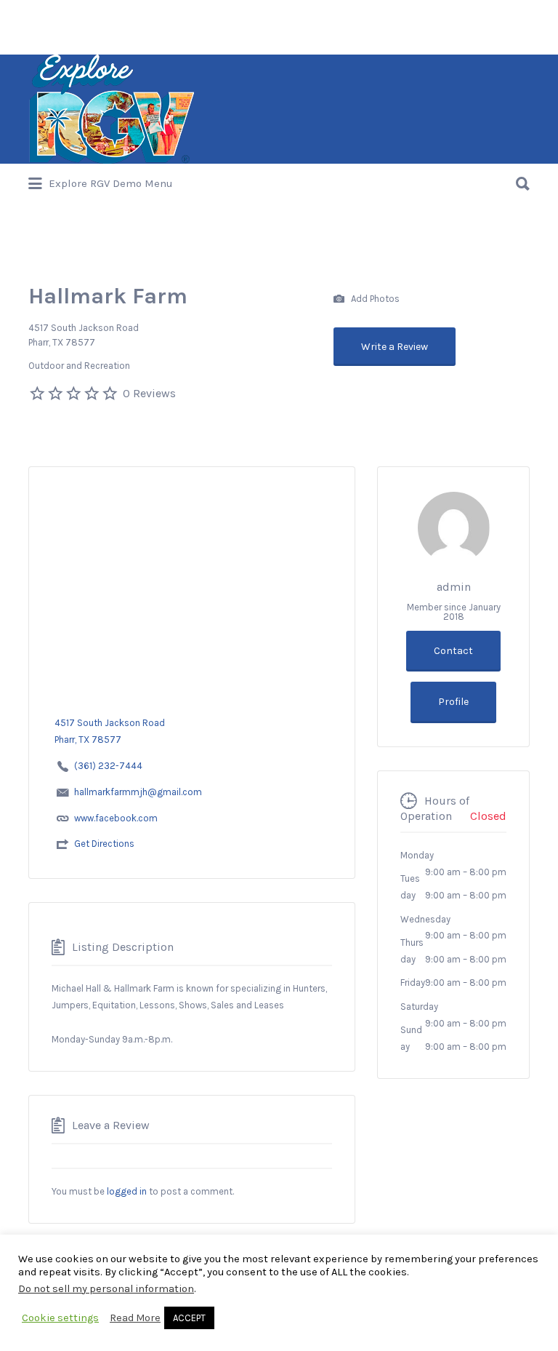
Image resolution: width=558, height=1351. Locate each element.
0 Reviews (149, 393)
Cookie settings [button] (60, 1318)
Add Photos (374, 297)
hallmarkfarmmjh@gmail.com (138, 791)
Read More (135, 1318)
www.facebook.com (116, 818)
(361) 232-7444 (108, 765)
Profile (453, 702)
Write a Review (394, 346)
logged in (127, 1191)
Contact (453, 651)
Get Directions (104, 843)
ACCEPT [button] (189, 1317)
